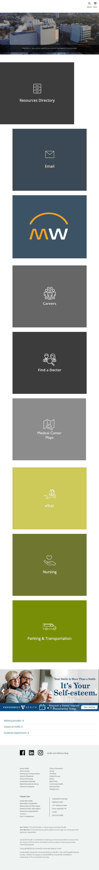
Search (89, 7)
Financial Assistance (27, 786)
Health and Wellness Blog (57, 753)
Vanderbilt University (27, 781)
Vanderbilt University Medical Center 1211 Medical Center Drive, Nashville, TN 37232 (59, 805)
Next (96, 56)
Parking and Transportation (30, 774)
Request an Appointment (29, 811)
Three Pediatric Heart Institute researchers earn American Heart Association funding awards (49, 48)
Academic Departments (15, 733)
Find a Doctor (25, 771)
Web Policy (53, 781)
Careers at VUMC (12, 726)
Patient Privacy (55, 776)
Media (52, 779)
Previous (2, 56)
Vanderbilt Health (26, 801)
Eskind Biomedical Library (29, 784)
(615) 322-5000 (57, 815)
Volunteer (53, 774)
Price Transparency (27, 816)
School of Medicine (27, 776)
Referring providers (13, 720)
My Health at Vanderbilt (28, 803)
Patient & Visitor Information (30, 809)
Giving (52, 771)
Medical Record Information (30, 806)
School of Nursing (26, 779)
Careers (23, 814)
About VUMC (24, 768)
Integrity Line (54, 789)
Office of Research (56, 768)
